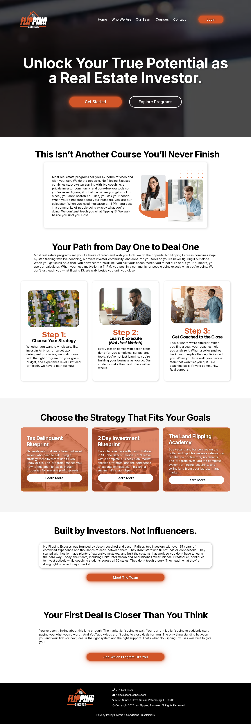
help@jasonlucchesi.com (131, 694)
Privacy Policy (105, 714)
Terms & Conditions (127, 714)
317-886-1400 (124, 689)
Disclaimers (148, 714)
